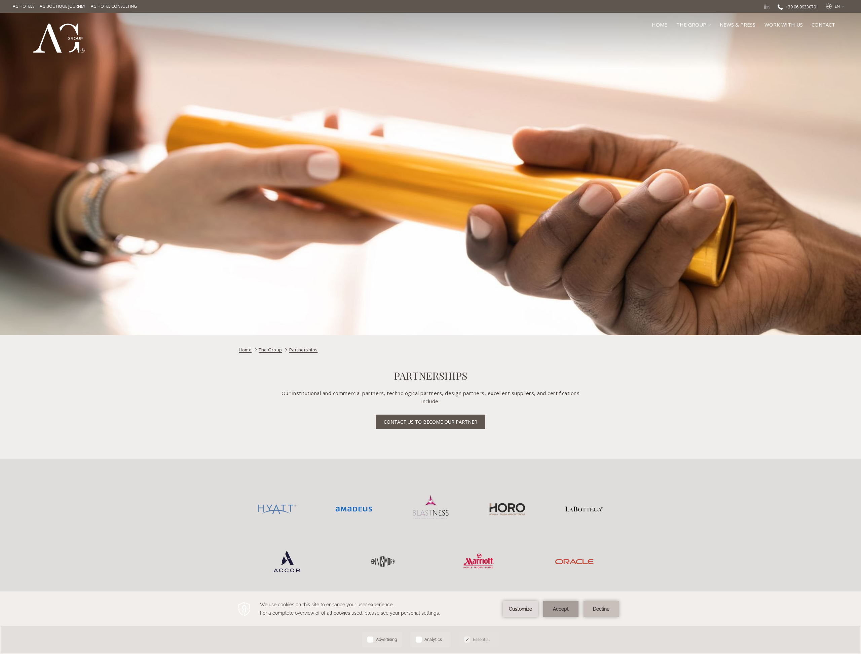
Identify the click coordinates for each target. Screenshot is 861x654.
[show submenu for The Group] (709, 24)
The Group (270, 350)
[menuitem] (659, 24)
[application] (430, 622)
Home (245, 350)
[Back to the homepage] (58, 38)
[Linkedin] (767, 6)
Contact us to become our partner (430, 422)
